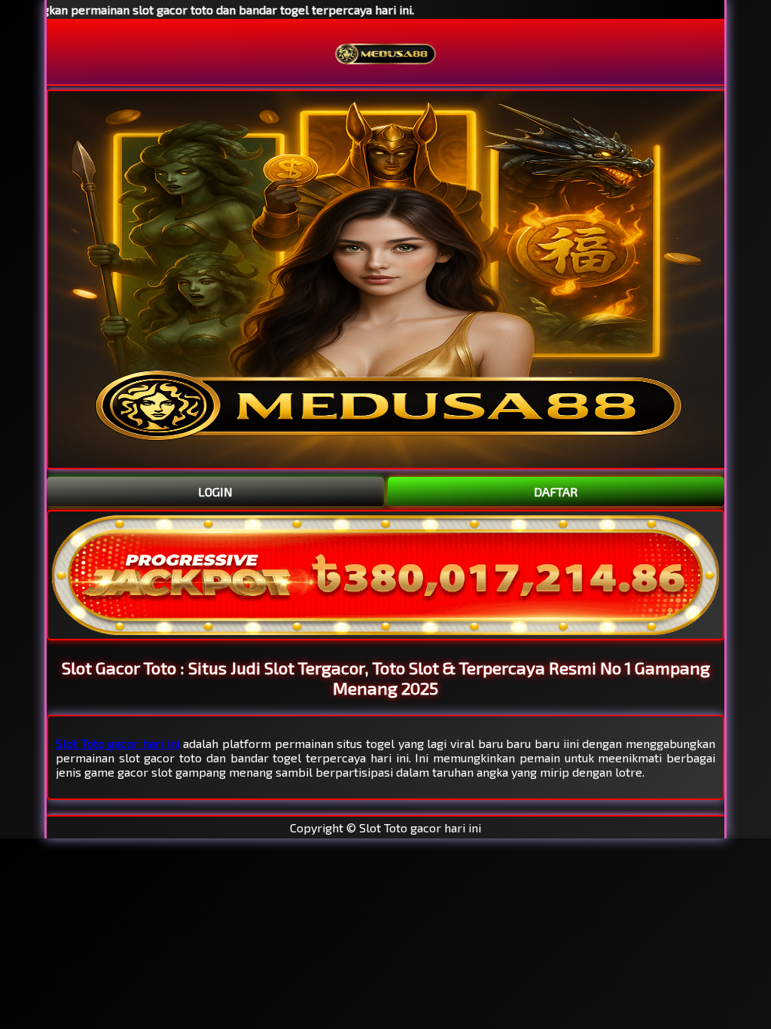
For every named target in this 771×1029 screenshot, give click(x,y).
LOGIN (215, 491)
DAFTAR (555, 491)
